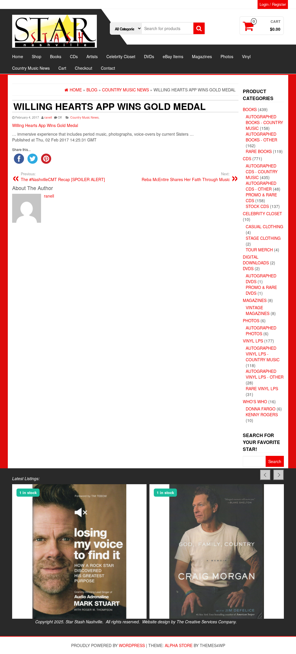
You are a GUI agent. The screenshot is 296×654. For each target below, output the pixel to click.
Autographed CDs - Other (261, 186)
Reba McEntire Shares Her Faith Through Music (186, 176)
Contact (108, 68)
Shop (36, 56)
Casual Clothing (264, 226)
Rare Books (259, 151)
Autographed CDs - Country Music (262, 171)
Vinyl (246, 56)
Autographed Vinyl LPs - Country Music (263, 353)
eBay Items (173, 56)
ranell (48, 117)
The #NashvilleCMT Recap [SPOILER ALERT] (63, 176)
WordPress (132, 645)
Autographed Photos (261, 330)
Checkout (83, 68)
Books (55, 56)
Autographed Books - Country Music (264, 122)
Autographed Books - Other (261, 137)
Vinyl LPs (253, 341)
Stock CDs (257, 206)
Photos (227, 56)
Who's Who (255, 401)
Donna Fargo (260, 409)
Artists (92, 56)
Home (17, 56)
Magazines (202, 56)
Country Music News (31, 68)
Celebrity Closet (120, 56)
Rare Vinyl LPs (262, 388)
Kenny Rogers (262, 414)
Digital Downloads (256, 260)
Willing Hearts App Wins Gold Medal (45, 125)
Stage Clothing (263, 238)
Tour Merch (259, 250)
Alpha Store (179, 645)
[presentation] (265, 475)
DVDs (149, 56)
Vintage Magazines (257, 310)
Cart (62, 68)
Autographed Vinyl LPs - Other (265, 374)
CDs (74, 56)
